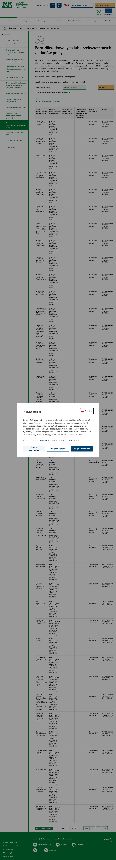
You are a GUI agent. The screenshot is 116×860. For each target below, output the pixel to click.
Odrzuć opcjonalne (34, 448)
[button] (86, 411)
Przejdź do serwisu (82, 448)
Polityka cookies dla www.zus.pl (36, 440)
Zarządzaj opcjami (58, 448)
